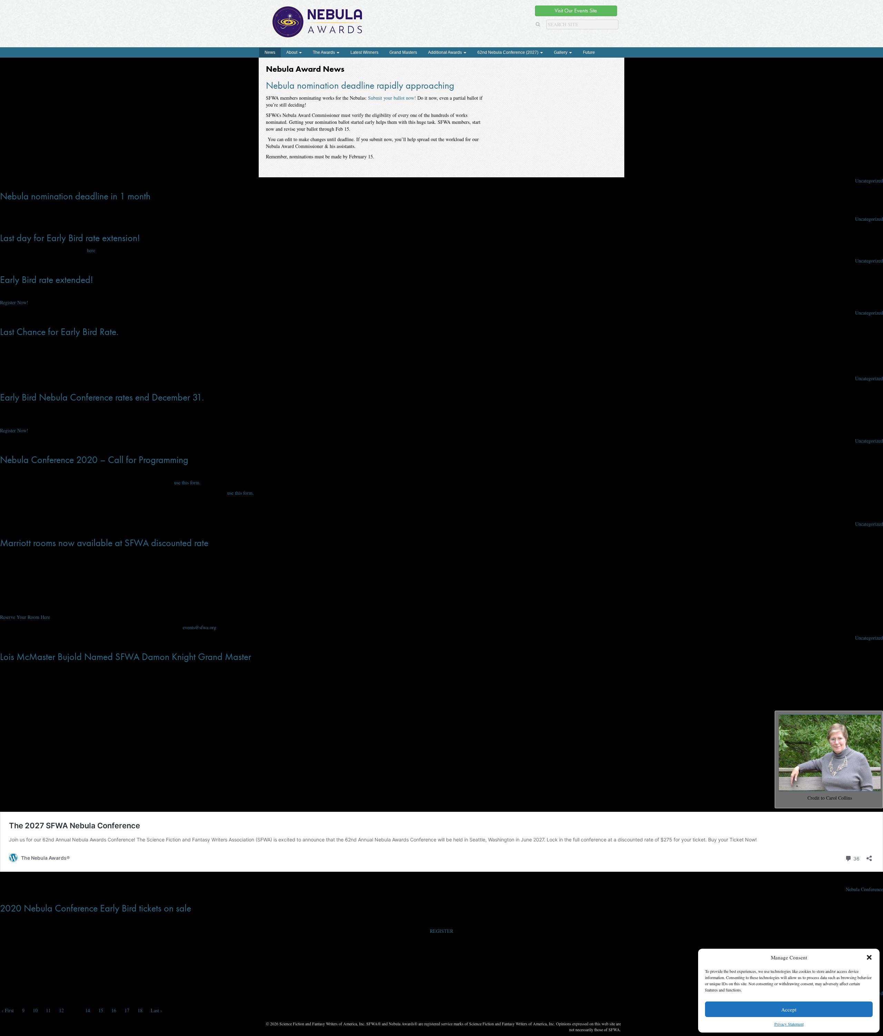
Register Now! (14, 302)
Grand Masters (403, 52)
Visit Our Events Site (576, 10)
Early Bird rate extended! (46, 280)
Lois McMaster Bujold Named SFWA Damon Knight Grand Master (125, 657)
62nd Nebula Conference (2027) (508, 52)
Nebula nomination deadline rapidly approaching (360, 85)
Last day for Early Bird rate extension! (70, 238)
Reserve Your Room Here (25, 617)
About (292, 52)
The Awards (324, 52)
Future (589, 52)
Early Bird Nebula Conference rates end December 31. (102, 397)
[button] (869, 957)
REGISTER (441, 931)
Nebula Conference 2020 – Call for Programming (94, 460)
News (270, 52)
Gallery (561, 52)
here (91, 250)
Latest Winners (364, 52)
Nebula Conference (864, 889)
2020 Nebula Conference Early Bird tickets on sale (95, 908)
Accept (788, 1009)
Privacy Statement (789, 1024)
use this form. (187, 482)
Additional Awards (445, 52)
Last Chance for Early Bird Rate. (59, 332)
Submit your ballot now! (392, 98)
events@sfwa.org (199, 627)
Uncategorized (869, 180)
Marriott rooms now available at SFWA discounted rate (104, 543)
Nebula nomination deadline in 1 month (75, 196)
